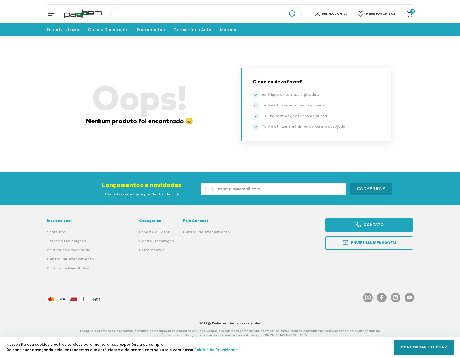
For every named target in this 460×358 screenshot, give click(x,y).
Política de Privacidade (216, 350)
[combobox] (206, 13)
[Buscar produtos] (290, 13)
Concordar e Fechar (424, 347)
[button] (51, 14)
